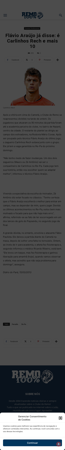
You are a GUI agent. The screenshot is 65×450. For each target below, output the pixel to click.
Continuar (32, 442)
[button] (60, 418)
